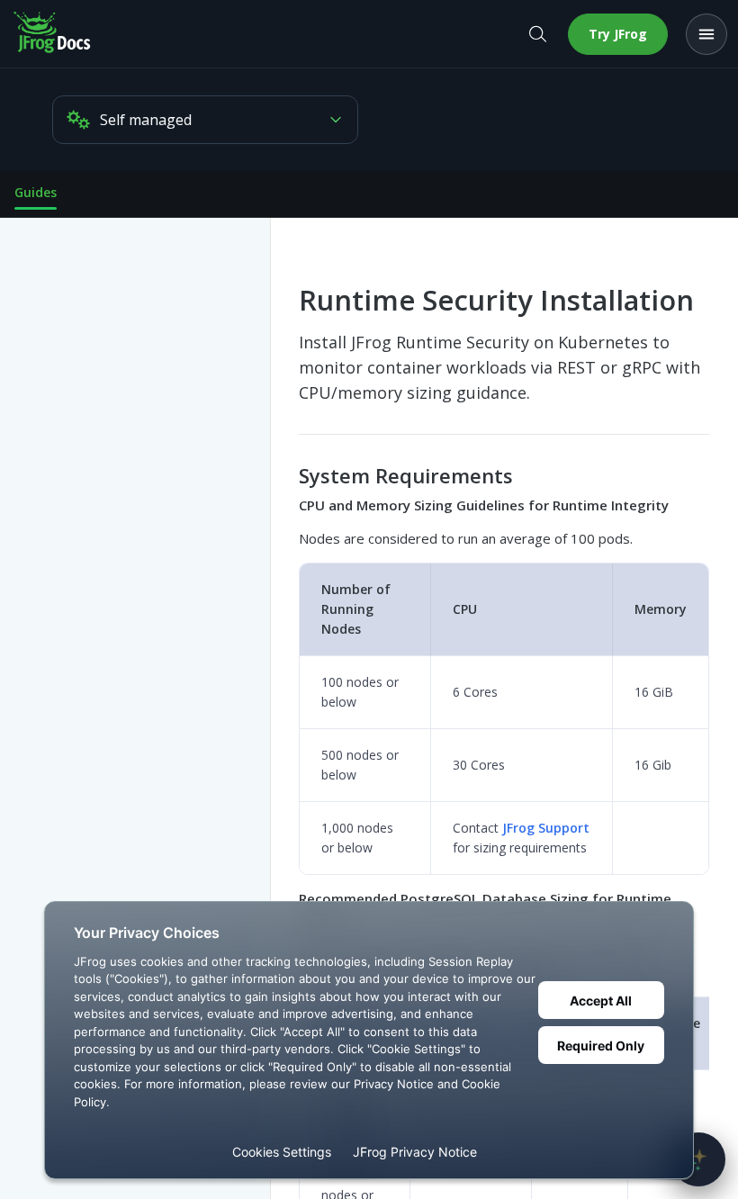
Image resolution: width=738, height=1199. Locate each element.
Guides (35, 192)
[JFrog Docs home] (53, 34)
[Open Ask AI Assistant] (698, 1159)
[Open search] (537, 34)
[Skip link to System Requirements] (286, 475)
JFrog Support (546, 827)
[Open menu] (706, 34)
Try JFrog (618, 33)
